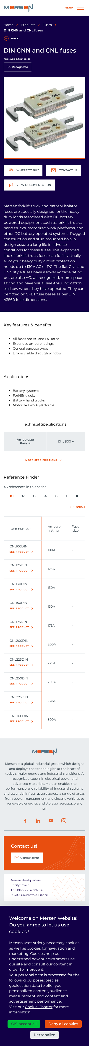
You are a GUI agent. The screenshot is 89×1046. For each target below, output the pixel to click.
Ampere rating (54, 528)
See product (19, 551)
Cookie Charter (38, 1007)
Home (8, 25)
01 (12, 497)
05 (56, 497)
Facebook (25, 820)
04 (45, 497)
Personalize (44, 1035)
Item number (20, 529)
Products (28, 25)
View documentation (33, 185)
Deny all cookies (63, 1024)
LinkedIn (38, 820)
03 (34, 497)
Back (15, 38)
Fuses (47, 25)
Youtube (50, 820)
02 (23, 497)
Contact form (29, 857)
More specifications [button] (41, 460)
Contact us (68, 170)
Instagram (63, 820)
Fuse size (75, 528)
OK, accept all (24, 1024)
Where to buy (27, 170)
